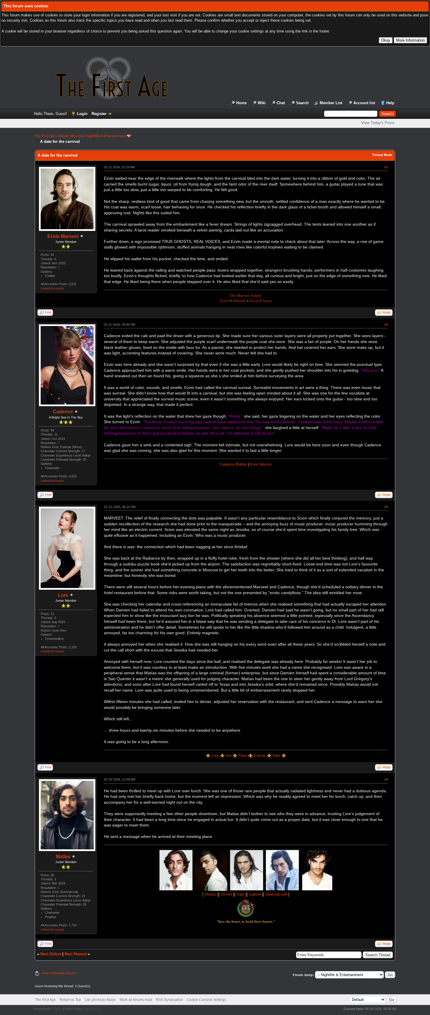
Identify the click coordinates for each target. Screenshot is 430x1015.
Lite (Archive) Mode (100, 1000)
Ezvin (254, 301)
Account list (364, 103)
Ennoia (260, 755)
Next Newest (76, 954)
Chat (281, 103)
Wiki (262, 103)
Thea (242, 755)
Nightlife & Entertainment (106, 136)
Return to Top (70, 1000)
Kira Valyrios (261, 464)
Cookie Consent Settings (206, 1000)
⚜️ (250, 755)
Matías (63, 856)
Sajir (240, 894)
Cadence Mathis (233, 464)
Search (302, 103)
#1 (386, 167)
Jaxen (267, 301)
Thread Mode (382, 155)
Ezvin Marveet (62, 236)
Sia (228, 755)
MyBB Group (92, 1009)
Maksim (239, 301)
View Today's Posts (378, 123)
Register (99, 114)
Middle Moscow (71, 136)
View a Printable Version (59, 973)
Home (241, 103)
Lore (63, 595)
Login (82, 114)
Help (390, 103)
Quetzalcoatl (276, 894)
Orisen (226, 894)
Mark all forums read (136, 1000)
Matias (210, 894)
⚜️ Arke (273, 755)
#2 (386, 324)
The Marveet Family (246, 295)
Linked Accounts (52, 288)
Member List (331, 103)
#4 (386, 779)
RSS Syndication (169, 1000)
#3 (386, 507)
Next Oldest (50, 954)
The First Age (45, 136)
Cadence (63, 411)
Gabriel (255, 894)
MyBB (56, 1009)
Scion (224, 301)
